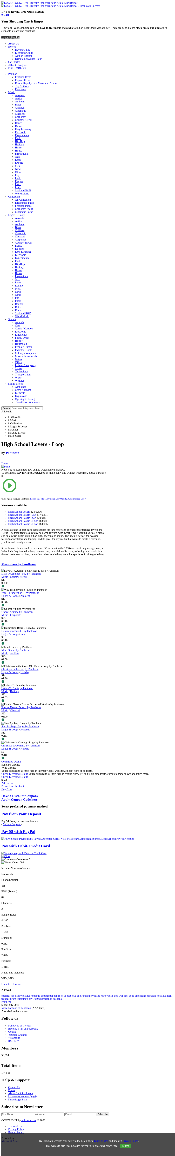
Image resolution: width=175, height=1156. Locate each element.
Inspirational (21, 153)
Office (18, 362)
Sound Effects (15, 383)
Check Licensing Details (14, 773)
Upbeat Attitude (9, 611)
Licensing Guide (24, 52)
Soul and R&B (23, 190)
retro (103, 995)
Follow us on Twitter (19, 1025)
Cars (17, 325)
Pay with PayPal (18, 831)
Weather (19, 380)
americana (140, 995)
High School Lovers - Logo (23, 520)
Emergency (21, 334)
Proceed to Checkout (12, 786)
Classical (20, 113)
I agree (125, 1145)
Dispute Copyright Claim (28, 58)
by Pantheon (34, 573)
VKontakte (14, 1037)
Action (18, 98)
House (18, 150)
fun (12, 995)
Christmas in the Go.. (12, 669)
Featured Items (23, 76)
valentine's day (24, 998)
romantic (35, 995)
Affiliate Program (17, 65)
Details (17, 761)
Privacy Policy (16, 1129)
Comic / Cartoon (24, 328)
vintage (96, 995)
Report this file (37, 498)
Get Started (14, 62)
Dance (18, 123)
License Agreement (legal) (22, 1096)
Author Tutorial (23, 55)
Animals (19, 322)
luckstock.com (28, 1120)
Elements (20, 392)
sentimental (47, 995)
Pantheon (12, 453)
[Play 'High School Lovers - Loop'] (53, 485)
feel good (129, 995)
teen (169, 995)
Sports (18, 368)
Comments (7, 761)
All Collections (23, 199)
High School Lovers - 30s (22, 514)
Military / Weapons (25, 353)
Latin (18, 159)
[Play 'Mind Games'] (53, 663)
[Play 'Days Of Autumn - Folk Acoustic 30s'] (53, 586)
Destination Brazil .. (12, 631)
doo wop (119, 995)
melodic (87, 995)
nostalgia (161, 995)
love (74, 995)
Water (18, 377)
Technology (21, 371)
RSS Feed (13, 1040)
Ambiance (20, 386)
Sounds (12, 319)
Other (18, 172)
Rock (18, 187)
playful (26, 995)
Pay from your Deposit (21, 814)
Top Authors (22, 86)
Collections (14, 196)
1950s (36, 998)
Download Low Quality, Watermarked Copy (65, 498)
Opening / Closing (25, 399)
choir (79, 995)
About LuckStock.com (20, 1093)
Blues (18, 104)
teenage (5, 998)
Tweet (4, 463)
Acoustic (20, 95)
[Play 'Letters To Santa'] (53, 701)
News (18, 169)
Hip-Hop (20, 141)
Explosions (21, 396)
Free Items (20, 89)
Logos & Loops (16, 215)
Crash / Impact (23, 389)
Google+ (13, 1031)
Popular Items (22, 80)
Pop (17, 175)
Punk (18, 178)
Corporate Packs (24, 208)
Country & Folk (23, 119)
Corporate (20, 116)
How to (12, 46)
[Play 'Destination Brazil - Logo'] (53, 644)
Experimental (22, 135)
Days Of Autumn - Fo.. (13, 573)
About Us (13, 43)
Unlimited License (11, 984)
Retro (18, 184)
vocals (109, 995)
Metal (18, 165)
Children (19, 107)
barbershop (46, 998)
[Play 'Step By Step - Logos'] (53, 739)
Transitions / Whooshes (27, 402)
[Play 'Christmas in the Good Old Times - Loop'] (53, 682)
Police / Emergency (25, 365)
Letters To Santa (10, 688)
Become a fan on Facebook (23, 1028)
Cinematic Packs (24, 211)
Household (21, 343)
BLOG (22, 68)
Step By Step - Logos (13, 726)
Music (11, 92)
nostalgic (151, 995)
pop (55, 995)
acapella (57, 998)
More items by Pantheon (18, 564)
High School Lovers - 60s (22, 517)
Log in (5, 37)
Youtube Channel (17, 1034)
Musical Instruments (26, 356)
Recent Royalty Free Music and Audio (36, 83)
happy (18, 995)
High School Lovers (19, 511)
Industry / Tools (23, 350)
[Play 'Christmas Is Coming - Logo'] (53, 758)
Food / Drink (22, 337)
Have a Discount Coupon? (19, 797)
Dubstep (19, 126)
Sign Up (14, 37)
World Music (22, 193)
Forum (11, 1090)
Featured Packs (23, 205)
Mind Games (8, 650)
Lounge (19, 162)
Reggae (19, 181)
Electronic (20, 132)
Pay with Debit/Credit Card (25, 846)
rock (60, 995)
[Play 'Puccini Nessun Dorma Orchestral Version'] (53, 720)
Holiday (19, 144)
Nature (18, 359)
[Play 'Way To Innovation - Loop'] (53, 605)
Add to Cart (7, 783)
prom (13, 998)
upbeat (67, 995)
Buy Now (6, 789)
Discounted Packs (24, 202)
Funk (18, 138)
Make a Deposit (12, 824)
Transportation (23, 374)
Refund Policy (16, 1132)
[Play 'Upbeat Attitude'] (53, 624)
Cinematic (20, 110)
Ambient (19, 101)
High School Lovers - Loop (23, 524)
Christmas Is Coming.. (13, 745)
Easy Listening (23, 129)
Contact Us (14, 1087)
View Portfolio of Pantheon (16, 1008)
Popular (12, 73)
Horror (18, 147)
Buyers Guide (22, 49)
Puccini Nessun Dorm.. (13, 707)
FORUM (13, 68)
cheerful (5, 995)
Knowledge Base (17, 1099)
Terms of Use (15, 1126)
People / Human (23, 346)
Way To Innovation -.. (13, 592)
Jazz (17, 156)
